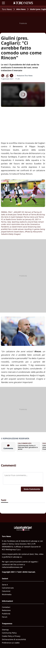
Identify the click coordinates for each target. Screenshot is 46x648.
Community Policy (9, 633)
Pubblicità (6, 613)
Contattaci (6, 607)
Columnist (6, 591)
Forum (4, 617)
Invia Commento (32, 489)
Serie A (5, 584)
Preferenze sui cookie (11, 643)
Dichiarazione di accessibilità (14, 639)
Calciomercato (8, 588)
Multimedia (6, 594)
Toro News (7, 9)
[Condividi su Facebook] (7, 75)
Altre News (21, 9)
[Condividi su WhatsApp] (2, 75)
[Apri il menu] (3, 2)
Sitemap (5, 629)
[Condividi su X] (11, 75)
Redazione (6, 610)
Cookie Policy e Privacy (11, 636)
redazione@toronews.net (12, 567)
